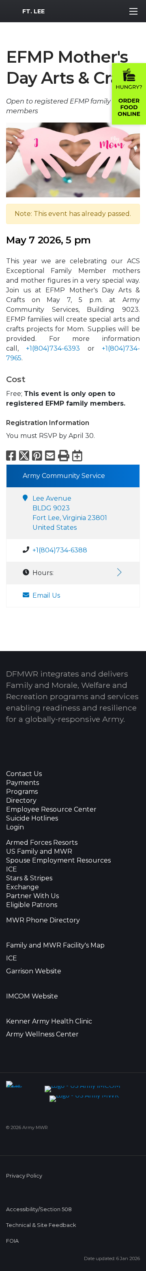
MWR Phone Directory (43, 920)
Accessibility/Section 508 (39, 1209)
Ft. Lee (33, 11)
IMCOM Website (32, 996)
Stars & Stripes (29, 878)
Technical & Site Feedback (41, 1225)
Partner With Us (32, 896)
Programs (22, 792)
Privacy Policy (24, 1176)
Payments (22, 783)
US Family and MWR (39, 851)
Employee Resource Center (51, 809)
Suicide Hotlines (32, 818)
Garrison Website (33, 971)
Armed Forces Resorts (41, 843)
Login (15, 827)
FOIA (12, 1241)
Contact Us (24, 774)
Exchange (22, 887)
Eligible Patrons (31, 905)
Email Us (46, 595)
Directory (21, 800)
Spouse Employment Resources (58, 860)
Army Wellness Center (43, 1034)
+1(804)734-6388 (59, 550)
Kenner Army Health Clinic (49, 1021)
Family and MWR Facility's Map (55, 945)
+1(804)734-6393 (53, 348)
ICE (11, 869)
